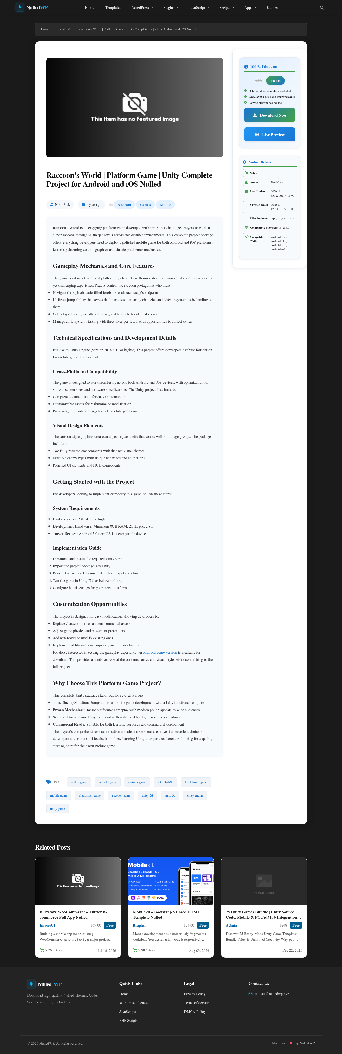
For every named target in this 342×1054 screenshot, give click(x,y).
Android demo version (160, 652)
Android (124, 204)
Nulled (37, 7)
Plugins (168, 7)
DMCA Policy (195, 1011)
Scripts (225, 7)
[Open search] (321, 7)
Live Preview (273, 134)
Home (89, 7)
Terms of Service (196, 1002)
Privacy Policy (194, 993)
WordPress (140, 7)
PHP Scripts (128, 1020)
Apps (248, 7)
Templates (113, 7)
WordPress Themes (133, 1002)
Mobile (165, 204)
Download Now (273, 115)
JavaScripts (127, 1011)
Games (272, 7)
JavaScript (197, 7)
